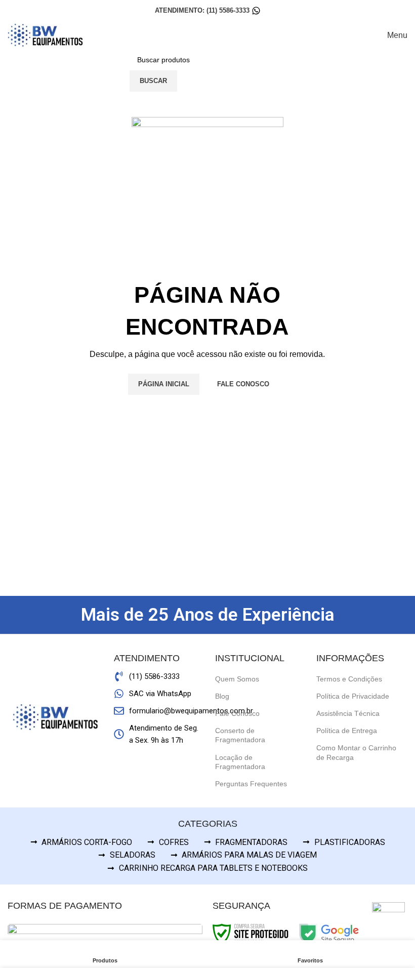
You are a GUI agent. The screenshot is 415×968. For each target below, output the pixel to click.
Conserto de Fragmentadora (240, 735)
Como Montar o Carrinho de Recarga (356, 752)
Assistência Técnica (348, 713)
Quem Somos (237, 679)
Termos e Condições (349, 679)
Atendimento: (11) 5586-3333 (202, 10)
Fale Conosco (237, 713)
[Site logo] (46, 34)
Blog (222, 696)
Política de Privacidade (352, 696)
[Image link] (388, 918)
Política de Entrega (346, 731)
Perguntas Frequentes (251, 784)
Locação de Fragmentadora (240, 762)
